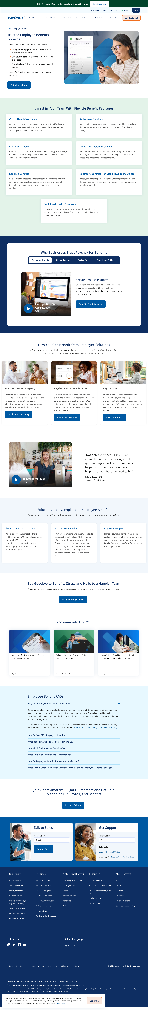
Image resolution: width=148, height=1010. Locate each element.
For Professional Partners (97, 10)
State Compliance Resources (100, 885)
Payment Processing (17, 918)
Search (125, 10)
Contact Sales (43, 849)
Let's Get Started (131, 18)
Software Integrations (44, 906)
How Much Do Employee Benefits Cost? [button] (74, 748)
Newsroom (120, 896)
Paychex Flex (116, 857)
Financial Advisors (70, 896)
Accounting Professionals (72, 880)
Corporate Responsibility (125, 906)
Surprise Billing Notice (63, 966)
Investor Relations (123, 901)
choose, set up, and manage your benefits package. (96, 727)
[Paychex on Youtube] (24, 944)
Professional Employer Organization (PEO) (17, 902)
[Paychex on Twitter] (14, 944)
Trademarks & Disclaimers (35, 966)
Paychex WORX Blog (97, 880)
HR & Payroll (33, 18)
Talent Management (17, 908)
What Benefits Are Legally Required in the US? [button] (74, 741)
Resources (98, 18)
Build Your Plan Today (18, 414)
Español (77, 945)
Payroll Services (15, 880)
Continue (94, 1000)
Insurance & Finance (70, 18)
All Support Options (112, 852)
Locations (119, 891)
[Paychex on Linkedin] (8, 944)
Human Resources (16, 896)
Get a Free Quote (19, 85)
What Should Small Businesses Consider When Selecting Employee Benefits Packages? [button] (74, 767)
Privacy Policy (60, 1003)
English (67, 945)
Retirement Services (67, 417)
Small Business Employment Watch (100, 892)
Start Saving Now (99, 4)
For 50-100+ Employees (45, 901)
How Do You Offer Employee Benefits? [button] (74, 735)
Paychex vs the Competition (46, 916)
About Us (113, 10)
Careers (119, 885)
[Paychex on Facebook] (19, 944)
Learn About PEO (114, 417)
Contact (113, 18)
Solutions (85, 18)
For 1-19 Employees (43, 891)
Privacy (10, 966)
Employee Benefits (50, 18)
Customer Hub (94, 903)
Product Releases (95, 898)
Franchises (67, 901)
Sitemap (77, 966)
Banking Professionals (71, 885)
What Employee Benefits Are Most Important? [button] (74, 754)
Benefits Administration (91, 304)
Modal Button (46, 294)
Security (19, 966)
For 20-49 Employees (44, 896)
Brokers (65, 891)
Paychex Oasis (128, 857)
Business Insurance (17, 913)
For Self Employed (43, 880)
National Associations (71, 906)
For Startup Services (43, 885)
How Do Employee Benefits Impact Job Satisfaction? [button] (74, 761)
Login (101, 852)
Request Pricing (73, 805)
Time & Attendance (16, 885)
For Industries (41, 911)
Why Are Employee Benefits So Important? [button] (74, 703)
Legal (49, 966)
